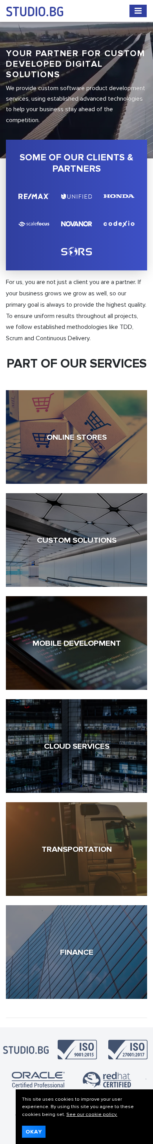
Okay (34, 1131)
